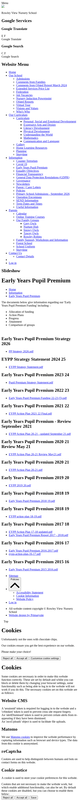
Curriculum (22, 118)
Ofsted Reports (25, 101)
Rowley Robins (33, 236)
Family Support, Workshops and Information (42, 239)
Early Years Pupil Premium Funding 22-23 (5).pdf (38, 398)
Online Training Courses (30, 216)
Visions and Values (27, 108)
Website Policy (24, 599)
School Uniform (25, 246)
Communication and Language (41, 141)
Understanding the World (38, 134)
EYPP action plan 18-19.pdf (25, 516)
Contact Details (25, 256)
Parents (13, 210)
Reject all (8, 658)
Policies (20, 190)
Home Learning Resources (31, 147)
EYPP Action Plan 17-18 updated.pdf (30, 531)
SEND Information (27, 200)
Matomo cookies (20, 736)
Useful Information (27, 207)
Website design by (26, 615)
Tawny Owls (31, 233)
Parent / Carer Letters (28, 187)
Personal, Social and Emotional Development (50, 121)
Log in (13, 263)
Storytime (21, 154)
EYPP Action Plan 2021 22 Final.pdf (30, 413)
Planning (21, 151)
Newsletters (23, 184)
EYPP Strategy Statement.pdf (26, 367)
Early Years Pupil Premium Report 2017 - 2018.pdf (38, 535)
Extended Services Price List (32, 88)
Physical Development (37, 131)
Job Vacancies (24, 95)
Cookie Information (27, 595)
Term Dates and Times (29, 203)
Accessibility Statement (29, 592)
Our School (15, 75)
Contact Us (15, 253)
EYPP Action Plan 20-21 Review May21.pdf (35, 454)
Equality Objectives (27, 170)
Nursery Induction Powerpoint (33, 98)
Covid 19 (21, 164)
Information (15, 157)
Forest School (24, 243)
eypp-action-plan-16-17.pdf (25, 554)
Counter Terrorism (26, 161)
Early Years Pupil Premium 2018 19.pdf (32, 500)
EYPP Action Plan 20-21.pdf (25, 469)
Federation (22, 91)
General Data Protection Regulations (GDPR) (42, 177)
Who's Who (23, 111)
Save (33, 797)
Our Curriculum (18, 114)
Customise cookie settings (45, 658)
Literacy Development (36, 128)
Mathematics (31, 137)
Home (12, 72)
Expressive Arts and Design (40, 124)
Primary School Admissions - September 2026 (43, 193)
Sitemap (13, 575)
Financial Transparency (29, 174)
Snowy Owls (31, 230)
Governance (23, 180)
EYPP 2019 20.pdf (20, 485)
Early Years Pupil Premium (31, 167)
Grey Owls (30, 223)
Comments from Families (30, 82)
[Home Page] (2, 6)
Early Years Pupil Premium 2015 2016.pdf (33, 569)
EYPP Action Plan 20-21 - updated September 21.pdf (40, 433)
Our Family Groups (27, 220)
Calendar (21, 213)
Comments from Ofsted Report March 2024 (41, 85)
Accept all (22, 658)
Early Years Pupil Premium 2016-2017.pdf (33, 550)
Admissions (23, 78)
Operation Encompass (29, 197)
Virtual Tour (23, 105)
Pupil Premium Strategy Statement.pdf (31, 382)
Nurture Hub (31, 226)
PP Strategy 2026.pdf (21, 351)
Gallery (20, 144)
